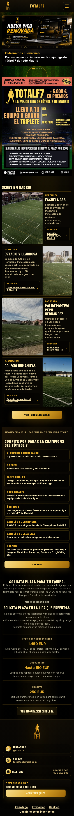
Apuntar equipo (35, 793)
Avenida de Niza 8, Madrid (57, 348)
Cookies (54, 807)
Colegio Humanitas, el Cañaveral (22, 400)
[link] (37, 40)
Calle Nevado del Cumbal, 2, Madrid (22, 288)
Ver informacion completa (37, 711)
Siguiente (66, 42)
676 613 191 (60, 773)
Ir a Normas (37, 564)
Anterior (7, 42)
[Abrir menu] (67, 6)
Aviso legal (21, 807)
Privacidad (38, 807)
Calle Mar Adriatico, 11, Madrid (57, 235)
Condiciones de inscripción (37, 811)
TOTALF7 (37, 6)
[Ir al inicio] (7, 6)
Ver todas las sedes (37, 414)
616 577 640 (60, 770)
